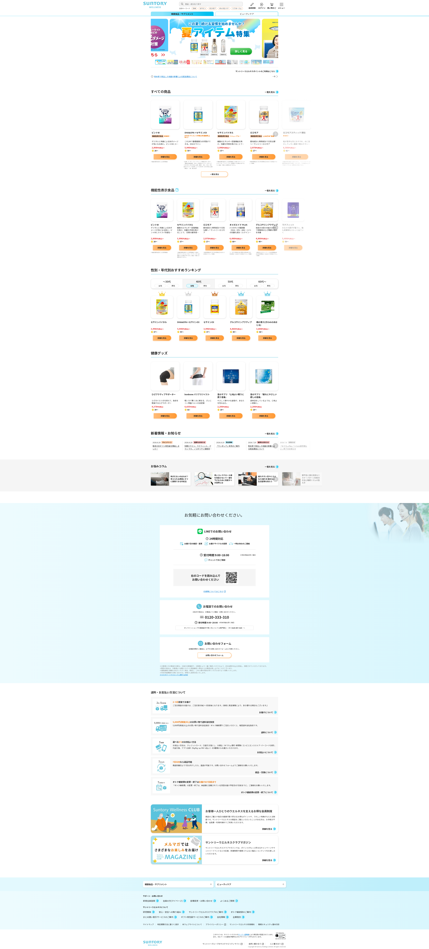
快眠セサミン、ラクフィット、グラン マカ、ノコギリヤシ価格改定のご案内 (198, 449)
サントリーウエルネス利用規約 (242, 924)
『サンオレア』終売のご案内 (228, 446)
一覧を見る (214, 174)
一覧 (273, 76)
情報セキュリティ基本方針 (269, 924)
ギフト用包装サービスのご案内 (195, 917)
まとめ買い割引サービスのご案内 (158, 917)
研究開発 (147, 911)
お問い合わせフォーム (214, 655)
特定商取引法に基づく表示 (168, 924)
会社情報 (221, 917)
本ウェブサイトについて (192, 924)
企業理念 (237, 917)
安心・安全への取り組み (170, 911)
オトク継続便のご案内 (241, 911)
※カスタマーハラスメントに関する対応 (174, 675)
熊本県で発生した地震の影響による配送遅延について (175, 76)
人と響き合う (275, 943)
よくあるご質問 (227, 900)
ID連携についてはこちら (213, 591)
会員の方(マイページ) (172, 900)
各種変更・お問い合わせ (201, 900)
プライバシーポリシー (214, 924)
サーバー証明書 (243, 934)
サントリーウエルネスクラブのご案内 (206, 911)
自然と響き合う (255, 943)
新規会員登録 (149, 900)
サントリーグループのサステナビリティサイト (221, 943)
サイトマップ (148, 924)
